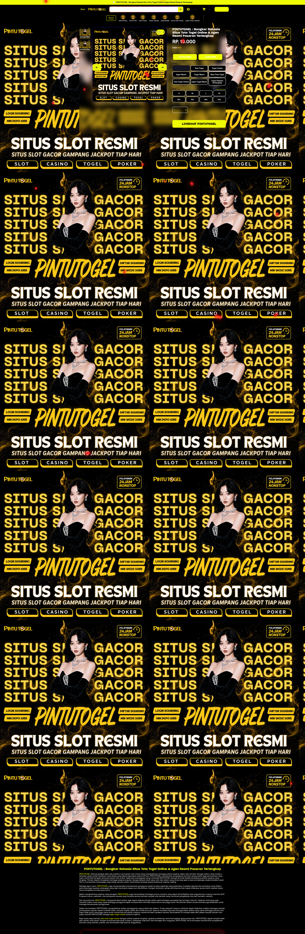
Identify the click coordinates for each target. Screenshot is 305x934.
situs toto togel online (110, 918)
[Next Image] (162, 67)
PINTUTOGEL (84, 874)
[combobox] (143, 9)
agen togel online (117, 914)
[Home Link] (97, 9)
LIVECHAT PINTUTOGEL (199, 124)
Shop (83, 9)
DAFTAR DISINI (185, 57)
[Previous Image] (97, 67)
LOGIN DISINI (210, 57)
